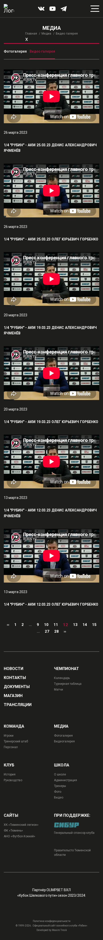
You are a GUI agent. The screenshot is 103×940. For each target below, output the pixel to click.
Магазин (13, 696)
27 (47, 631)
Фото (57, 791)
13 (75, 624)
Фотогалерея (15, 51)
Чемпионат (66, 669)
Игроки (9, 735)
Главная (31, 33)
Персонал (11, 747)
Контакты (15, 678)
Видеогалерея (64, 741)
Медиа (46, 33)
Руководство (13, 780)
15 (94, 624)
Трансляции (18, 705)
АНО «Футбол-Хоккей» (19, 836)
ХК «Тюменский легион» (21, 825)
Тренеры (60, 786)
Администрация (65, 780)
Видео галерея (42, 51)
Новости (13, 669)
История (10, 774)
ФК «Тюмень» (13, 830)
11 (56, 624)
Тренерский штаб (16, 741)
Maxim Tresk (59, 930)
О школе (60, 774)
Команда (14, 726)
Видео (58, 797)
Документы (17, 687)
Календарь (62, 678)
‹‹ (8, 624)
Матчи (58, 689)
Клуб (9, 765)
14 (84, 624)
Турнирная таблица (68, 684)
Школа (61, 765)
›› (65, 631)
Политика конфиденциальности (51, 921)
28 (56, 631)
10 (46, 624)
